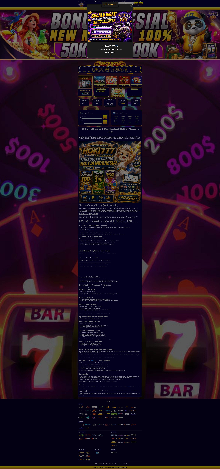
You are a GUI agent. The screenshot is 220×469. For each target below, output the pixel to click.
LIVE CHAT (110, 55)
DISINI (116, 45)
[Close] (131, 6)
